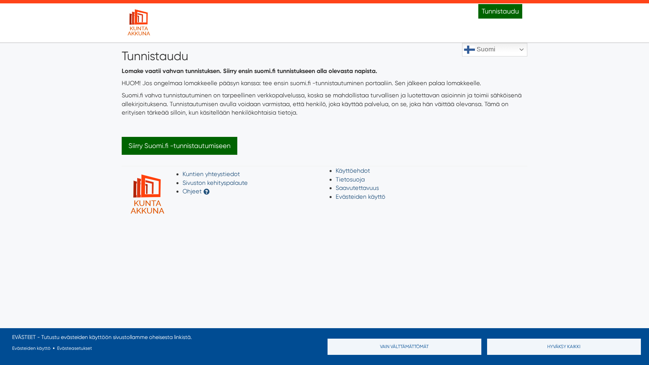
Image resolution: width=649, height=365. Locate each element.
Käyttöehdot (353, 170)
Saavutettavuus (357, 187)
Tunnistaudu (500, 11)
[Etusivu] (138, 23)
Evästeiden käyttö (360, 196)
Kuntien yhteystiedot (211, 173)
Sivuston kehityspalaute (215, 182)
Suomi (485, 49)
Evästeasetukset (74, 348)
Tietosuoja (350, 179)
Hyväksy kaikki (563, 346)
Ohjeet (192, 191)
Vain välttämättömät (404, 346)
